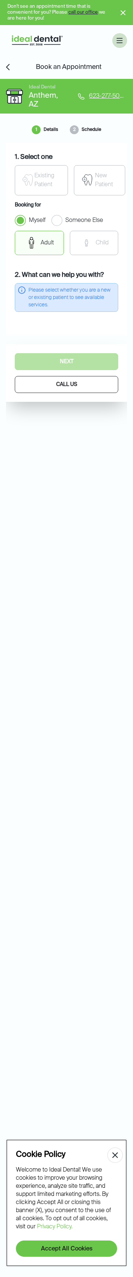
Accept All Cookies (66, 1249)
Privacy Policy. (54, 1227)
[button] (119, 40)
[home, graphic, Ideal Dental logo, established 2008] (37, 40)
